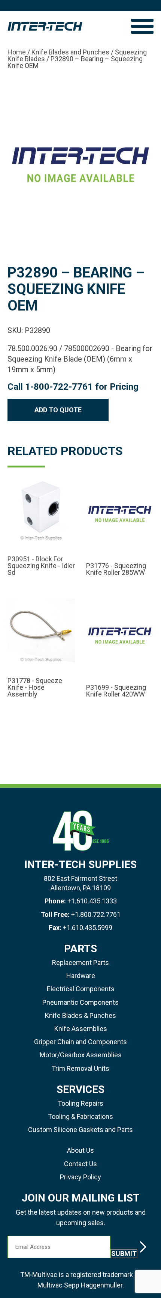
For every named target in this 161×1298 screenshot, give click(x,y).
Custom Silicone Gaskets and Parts (80, 1130)
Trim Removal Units (80, 1068)
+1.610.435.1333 (92, 901)
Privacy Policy (80, 1177)
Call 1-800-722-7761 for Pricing (73, 386)
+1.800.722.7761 (96, 914)
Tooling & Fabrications (80, 1116)
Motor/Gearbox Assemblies (81, 1055)
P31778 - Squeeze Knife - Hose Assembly (34, 687)
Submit (124, 1253)
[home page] (65, 26)
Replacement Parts (80, 962)
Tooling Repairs (80, 1103)
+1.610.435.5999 (87, 928)
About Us (80, 1150)
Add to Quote (58, 410)
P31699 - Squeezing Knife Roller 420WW (116, 691)
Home (16, 52)
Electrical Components (81, 989)
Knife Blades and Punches (70, 52)
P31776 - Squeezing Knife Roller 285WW (116, 569)
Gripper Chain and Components (80, 1042)
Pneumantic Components (80, 1002)
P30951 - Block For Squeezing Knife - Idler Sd (41, 566)
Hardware (80, 976)
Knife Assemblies (80, 1029)
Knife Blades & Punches (80, 1015)
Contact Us (80, 1164)
